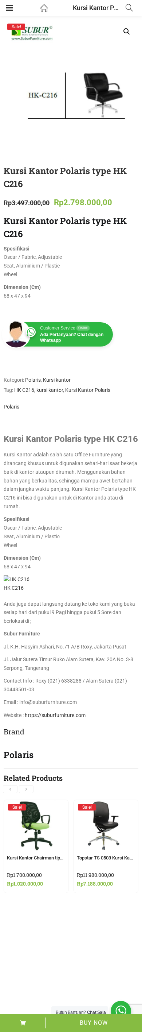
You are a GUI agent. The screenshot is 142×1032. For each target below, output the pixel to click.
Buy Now (94, 1022)
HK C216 (24, 390)
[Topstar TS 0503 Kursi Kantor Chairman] (106, 807)
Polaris (33, 380)
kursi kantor (49, 390)
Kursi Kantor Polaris (87, 390)
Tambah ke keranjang (23, 1023)
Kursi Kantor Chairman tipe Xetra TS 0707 (50, 858)
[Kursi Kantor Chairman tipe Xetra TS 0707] (36, 807)
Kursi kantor (57, 380)
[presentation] (10, 789)
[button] (126, 31)
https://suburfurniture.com (55, 715)
